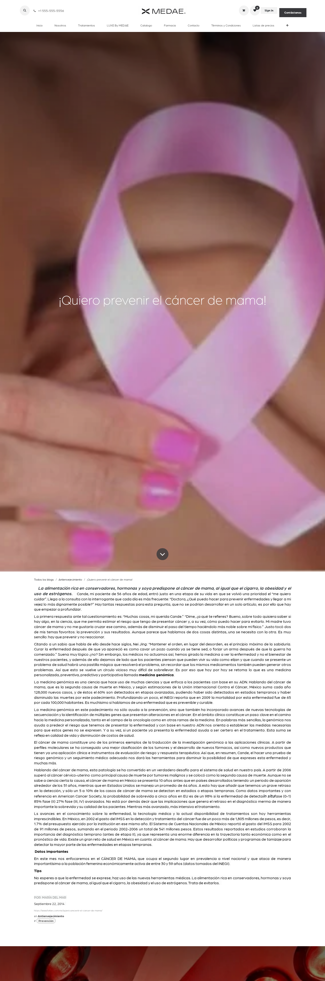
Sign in (269, 10)
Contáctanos (292, 12)
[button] (25, 10)
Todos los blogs (44, 579)
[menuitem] (39, 25)
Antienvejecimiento (70, 579)
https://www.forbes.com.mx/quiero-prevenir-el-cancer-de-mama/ (68, 910)
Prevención (46, 920)
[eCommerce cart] (244, 10)
